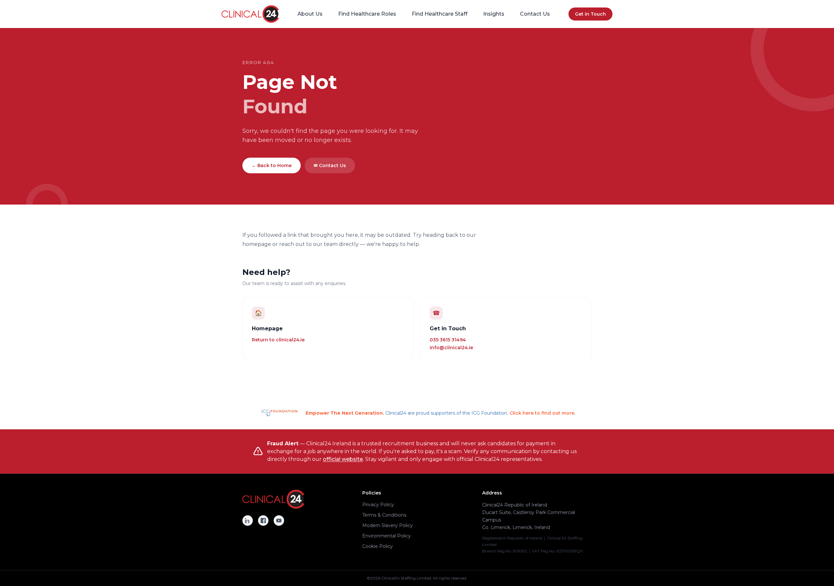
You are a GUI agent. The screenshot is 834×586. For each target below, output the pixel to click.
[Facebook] (263, 520)
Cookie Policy (377, 546)
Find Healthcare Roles (367, 14)
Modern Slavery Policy (387, 525)
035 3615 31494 (448, 340)
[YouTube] (279, 520)
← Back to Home (272, 165)
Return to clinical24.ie (278, 340)
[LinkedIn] (247, 520)
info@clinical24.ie (451, 347)
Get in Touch (590, 14)
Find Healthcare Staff (439, 14)
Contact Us (535, 14)
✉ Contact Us (330, 165)
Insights (493, 14)
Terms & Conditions (384, 515)
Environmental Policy (386, 536)
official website (343, 459)
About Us (310, 14)
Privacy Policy (378, 504)
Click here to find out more (542, 413)
